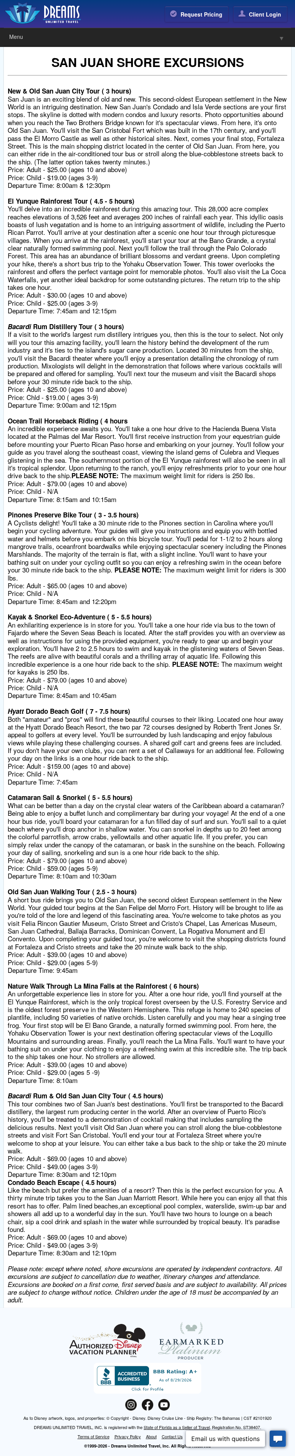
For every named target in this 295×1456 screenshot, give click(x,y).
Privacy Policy (127, 1436)
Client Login (265, 14)
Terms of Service (93, 1436)
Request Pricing (201, 14)
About (151, 1436)
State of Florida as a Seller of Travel (177, 1427)
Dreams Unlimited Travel (53, 13)
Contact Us (172, 1436)
